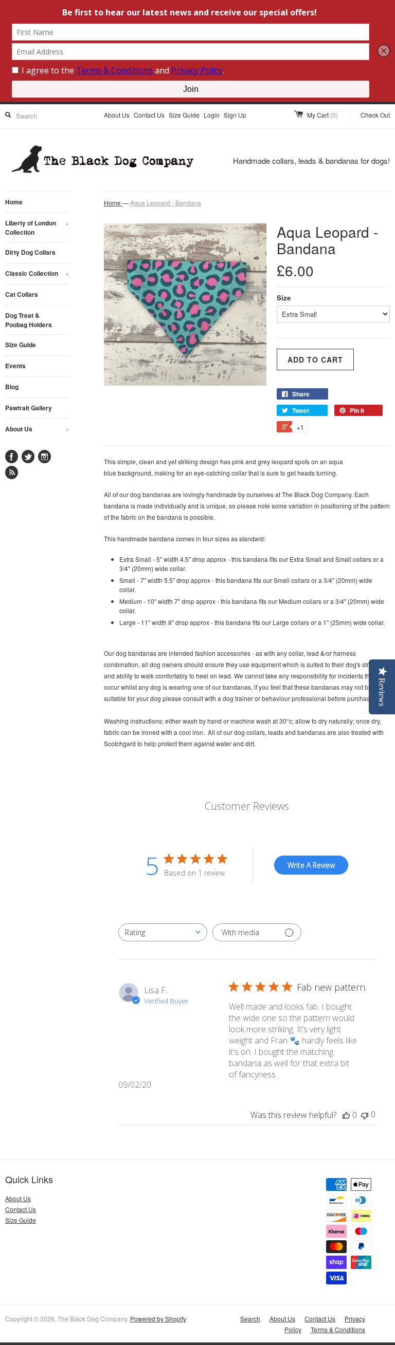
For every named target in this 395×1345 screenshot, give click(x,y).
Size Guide (184, 114)
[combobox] (162, 932)
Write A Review (311, 865)
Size (284, 297)
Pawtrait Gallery (28, 407)
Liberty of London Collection (37, 227)
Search (250, 1318)
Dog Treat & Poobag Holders (28, 320)
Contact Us (149, 114)
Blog (12, 386)
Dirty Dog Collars (30, 252)
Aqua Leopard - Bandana (165, 202)
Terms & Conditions (338, 1329)
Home (14, 201)
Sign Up (235, 114)
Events (15, 365)
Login (212, 114)
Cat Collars (21, 294)
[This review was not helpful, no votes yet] (364, 1115)
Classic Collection (37, 273)
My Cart (322, 114)
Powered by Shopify (158, 1318)
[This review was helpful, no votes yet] (346, 1115)
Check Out (375, 114)
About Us (117, 114)
